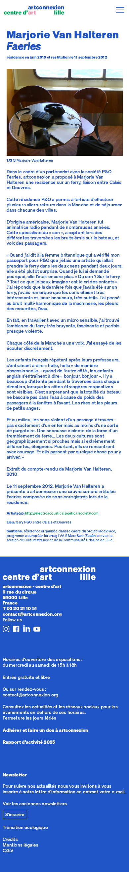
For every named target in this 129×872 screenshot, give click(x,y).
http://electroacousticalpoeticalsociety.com (62, 513)
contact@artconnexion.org (32, 614)
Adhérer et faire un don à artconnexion (45, 730)
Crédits (10, 839)
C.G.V (8, 850)
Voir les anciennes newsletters (35, 803)
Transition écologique (25, 827)
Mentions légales (20, 845)
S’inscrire (14, 814)
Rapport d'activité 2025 (29, 742)
